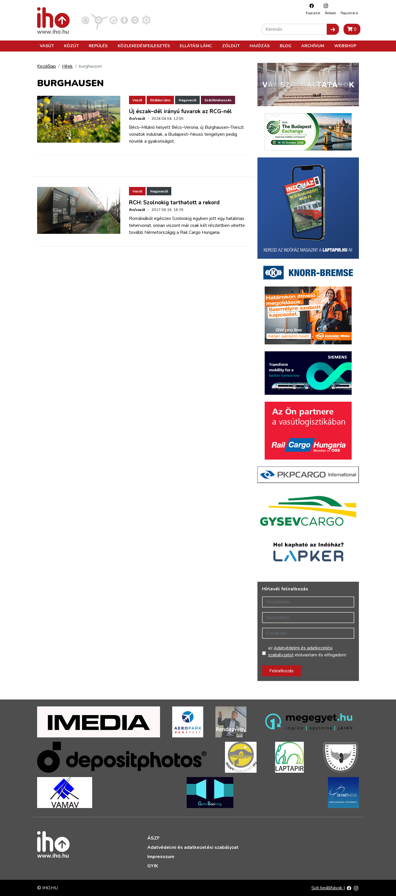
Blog (285, 46)
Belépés (330, 13)
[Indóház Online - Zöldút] (135, 20)
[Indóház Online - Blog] (124, 20)
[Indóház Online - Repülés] (99, 20)
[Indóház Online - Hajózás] (146, 20)
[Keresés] (333, 29)
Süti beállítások (327, 888)
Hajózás (260, 46)
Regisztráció (349, 13)
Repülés (98, 46)
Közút (71, 46)
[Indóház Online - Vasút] (85, 20)
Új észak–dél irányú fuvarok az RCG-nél (180, 111)
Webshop (345, 46)
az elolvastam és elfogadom (307, 651)
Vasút (47, 46)
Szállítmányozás (218, 100)
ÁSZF (153, 838)
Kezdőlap (46, 66)
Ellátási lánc (196, 46)
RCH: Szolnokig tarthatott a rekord (174, 202)
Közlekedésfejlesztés (144, 46)
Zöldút (231, 46)
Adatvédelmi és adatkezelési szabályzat (193, 847)
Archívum (312, 46)
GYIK (152, 866)
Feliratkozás (281, 671)
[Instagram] (324, 5)
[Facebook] (310, 5)
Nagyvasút (187, 100)
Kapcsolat (313, 13)
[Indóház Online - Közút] (113, 20)
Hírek (67, 66)
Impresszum (160, 856)
